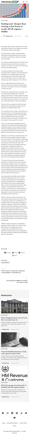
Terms (14, 425)
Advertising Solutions (12, 423)
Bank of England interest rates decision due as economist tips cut (14, 319)
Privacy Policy (23, 423)
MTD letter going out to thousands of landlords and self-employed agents (13, 386)
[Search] (23, 2)
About (3, 423)
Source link (4, 248)
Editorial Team (9, 36)
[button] (26, 2)
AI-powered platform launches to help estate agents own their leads (13, 352)
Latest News (4, 20)
